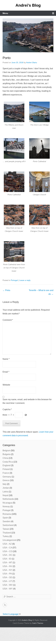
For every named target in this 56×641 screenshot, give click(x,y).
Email (6, 372)
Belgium (6, 450)
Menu (5, 13)
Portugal (14, 280)
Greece (6, 480)
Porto (7, 58)
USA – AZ (7, 544)
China (5, 458)
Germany (7, 477)
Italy (4, 484)
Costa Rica (8, 462)
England (6, 465)
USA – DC (7, 555)
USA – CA (7, 548)
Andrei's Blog (28, 5)
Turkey (6, 536)
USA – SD (7, 577)
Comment (8, 320)
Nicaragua (7, 503)
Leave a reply (24, 280)
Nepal (5, 495)
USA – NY (7, 570)
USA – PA (7, 574)
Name (6, 359)
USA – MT (7, 562)
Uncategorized (9, 540)
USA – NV (7, 566)
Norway (6, 506)
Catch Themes (37, 623)
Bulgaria (6, 454)
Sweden (6, 521)
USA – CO (7, 551)
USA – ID (7, 559)
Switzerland (8, 525)
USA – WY (8, 589)
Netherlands (8, 499)
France (6, 473)
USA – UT (7, 581)
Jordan (6, 488)
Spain (5, 518)
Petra (6, 290)
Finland (6, 469)
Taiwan (6, 529)
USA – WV (8, 585)
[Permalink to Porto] (28, 35)
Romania (7, 514)
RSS (5, 605)
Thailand (7, 533)
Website (6, 385)
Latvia (5, 492)
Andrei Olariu (31, 62)
